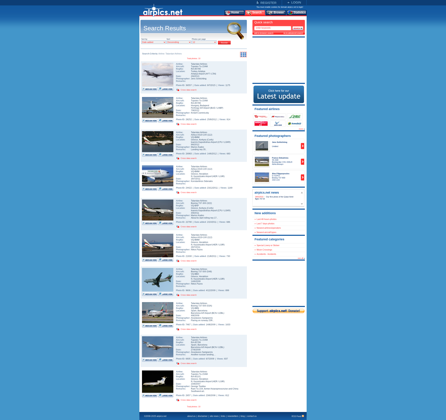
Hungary (195, 105)
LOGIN (296, 2)
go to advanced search (293, 33)
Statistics (300, 12)
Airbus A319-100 (199, 135)
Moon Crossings (264, 250)
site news (214, 416)
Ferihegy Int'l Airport (200, 108)
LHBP (219, 108)
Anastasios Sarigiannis (202, 318)
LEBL (221, 313)
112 (210, 135)
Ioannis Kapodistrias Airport (204, 142)
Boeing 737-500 (199, 271)
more (301, 129)
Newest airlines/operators (269, 228)
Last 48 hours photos (266, 219)
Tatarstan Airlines (199, 64)
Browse (279, 12)
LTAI (213, 74)
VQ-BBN (195, 308)
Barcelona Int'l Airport (201, 313)
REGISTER (268, 3)
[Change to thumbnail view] (243, 56)
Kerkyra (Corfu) (206, 139)
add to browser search (263, 33)
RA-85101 (196, 376)
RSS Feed (297, 416)
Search (257, 12)
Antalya (201, 71)
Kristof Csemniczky (200, 113)
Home (235, 12)
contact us (252, 416)
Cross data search (189, 90)
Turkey (194, 71)
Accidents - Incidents (266, 254)
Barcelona (202, 310)
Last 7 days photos (265, 223)
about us (191, 416)
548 (209, 271)
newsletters (233, 416)
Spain (194, 310)
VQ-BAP (195, 205)
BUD (213, 108)
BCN (214, 313)
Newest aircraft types (266, 232)
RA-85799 (196, 69)
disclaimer (202, 416)
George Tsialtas (198, 386)
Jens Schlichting (198, 78)
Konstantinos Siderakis (202, 181)
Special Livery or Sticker (268, 245)
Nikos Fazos (197, 249)
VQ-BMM (195, 137)
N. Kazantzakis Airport (201, 176)
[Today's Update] (278, 102)
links (223, 416)
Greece (194, 139)
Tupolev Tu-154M (199, 66)
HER (215, 176)
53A (209, 306)
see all (300, 258)
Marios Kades (197, 147)
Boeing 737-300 (199, 203)
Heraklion (203, 174)
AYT (208, 74)
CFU (220, 142)
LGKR (227, 142)
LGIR (221, 176)
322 (209, 203)
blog (243, 416)
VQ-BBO (195, 274)
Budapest (204, 105)
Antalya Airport (198, 74)
